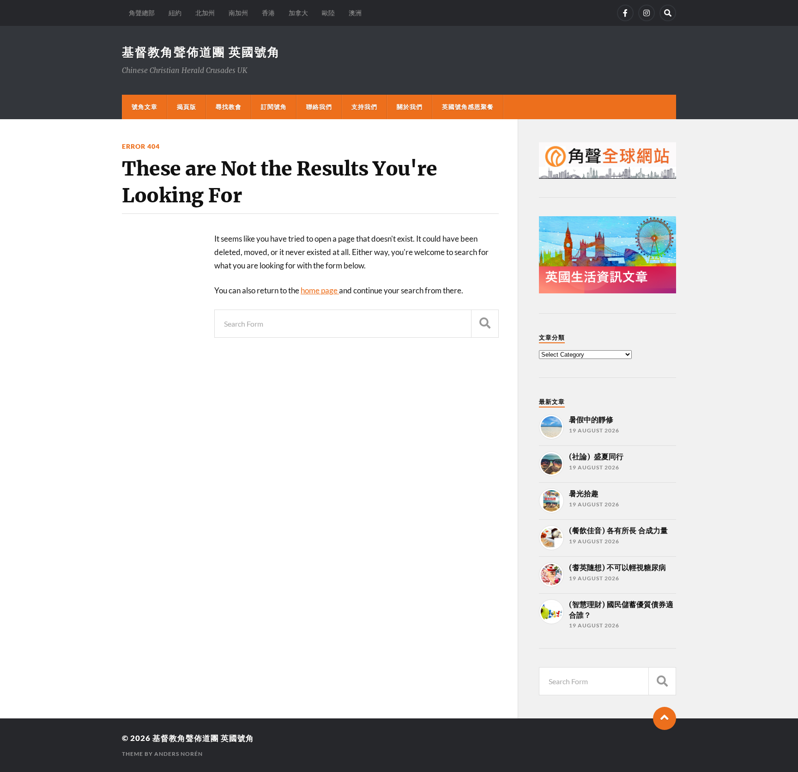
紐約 (175, 13)
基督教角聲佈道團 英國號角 (201, 52)
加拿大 (298, 13)
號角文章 (144, 106)
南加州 (238, 13)
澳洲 (355, 13)
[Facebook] (625, 13)
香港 (268, 13)
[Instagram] (646, 13)
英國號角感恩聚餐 (468, 106)
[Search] (667, 13)
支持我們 (364, 106)
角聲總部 (142, 13)
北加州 (205, 13)
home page (320, 290)
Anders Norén (178, 753)
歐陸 (328, 13)
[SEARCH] (485, 324)
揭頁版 (186, 106)
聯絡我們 (319, 106)
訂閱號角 (274, 106)
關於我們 (410, 106)
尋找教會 (229, 106)
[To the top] (664, 718)
